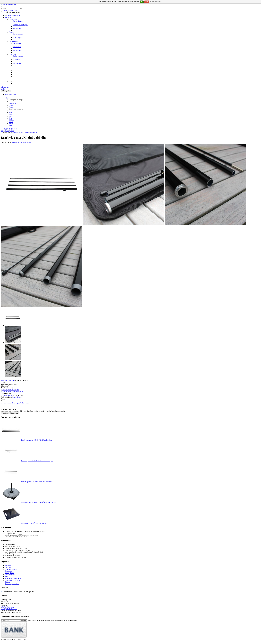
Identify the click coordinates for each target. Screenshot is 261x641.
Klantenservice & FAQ (12, 580)
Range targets (17, 37)
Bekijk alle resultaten (9, 10)
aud (10, 118)
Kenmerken (14, 413)
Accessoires (17, 28)
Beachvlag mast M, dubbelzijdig (28, 132)
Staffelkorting (8, 395)
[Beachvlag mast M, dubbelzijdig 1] (41, 225)
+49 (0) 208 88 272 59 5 (9, 129)
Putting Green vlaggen (20, 25)
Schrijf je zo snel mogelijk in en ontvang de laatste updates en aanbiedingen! (52, 620)
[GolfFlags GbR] (8, 4)
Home (16, 132)
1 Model (4, 382)
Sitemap (7, 582)
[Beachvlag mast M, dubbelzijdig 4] (41, 307)
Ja (141, 1)
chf (11, 120)
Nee (146, 1)
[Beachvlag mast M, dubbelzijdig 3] (205, 225)
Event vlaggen (13, 41)
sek (10, 125)
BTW (7, 576)
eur (10, 112)
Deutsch (11, 105)
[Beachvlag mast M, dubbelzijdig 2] (123, 225)
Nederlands (12, 103)
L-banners (16, 60)
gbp (10, 114)
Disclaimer (8, 571)
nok (11, 123)
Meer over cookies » (156, 1)
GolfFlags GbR (6, 91)
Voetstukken (17, 47)
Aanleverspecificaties (12, 584)
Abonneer (24, 620)
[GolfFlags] (4, 407)
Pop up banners (18, 34)
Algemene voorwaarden (12, 569)
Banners (11, 32)
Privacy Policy (9, 573)
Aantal (3, 399)
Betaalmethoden (10, 574)
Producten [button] (8, 17)
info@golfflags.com (7, 131)
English (11, 107)
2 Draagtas (5, 386)
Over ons (8, 567)
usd (10, 116)
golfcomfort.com (10, 94)
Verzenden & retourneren (13, 578)
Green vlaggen (18, 21)
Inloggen (8, 565)
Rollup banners (14, 54)
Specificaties (5, 413)
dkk (11, 122)
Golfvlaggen (13, 19)
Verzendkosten (17, 397)
